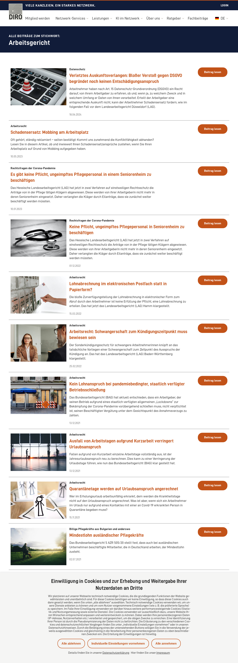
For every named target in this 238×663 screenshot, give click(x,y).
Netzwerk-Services (70, 18)
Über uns (153, 18)
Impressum (163, 652)
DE (222, 18)
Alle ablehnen (71, 643)
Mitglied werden (37, 18)
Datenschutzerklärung (115, 652)
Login (224, 5)
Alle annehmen (166, 643)
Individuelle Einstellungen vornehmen (118, 643)
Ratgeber (174, 18)
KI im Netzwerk (127, 18)
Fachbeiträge (198, 18)
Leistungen (100, 18)
